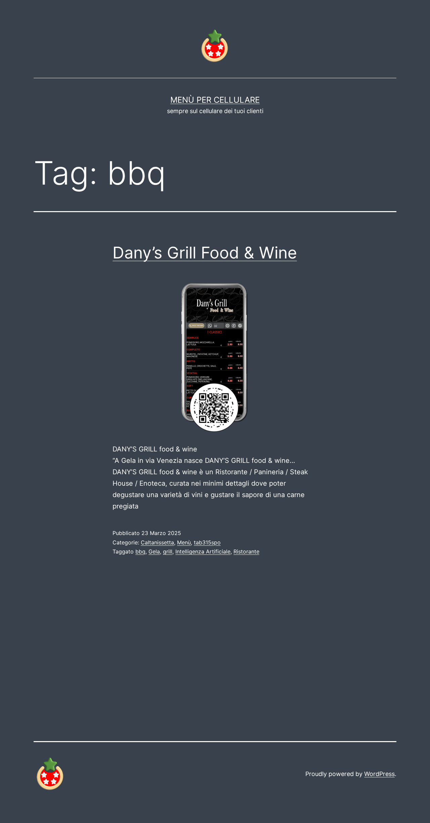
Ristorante (246, 551)
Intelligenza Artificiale (202, 551)
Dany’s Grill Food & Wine (205, 252)
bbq (140, 551)
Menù (184, 542)
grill (167, 551)
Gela (154, 551)
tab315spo (207, 542)
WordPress (379, 773)
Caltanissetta (157, 542)
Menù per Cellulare (215, 100)
